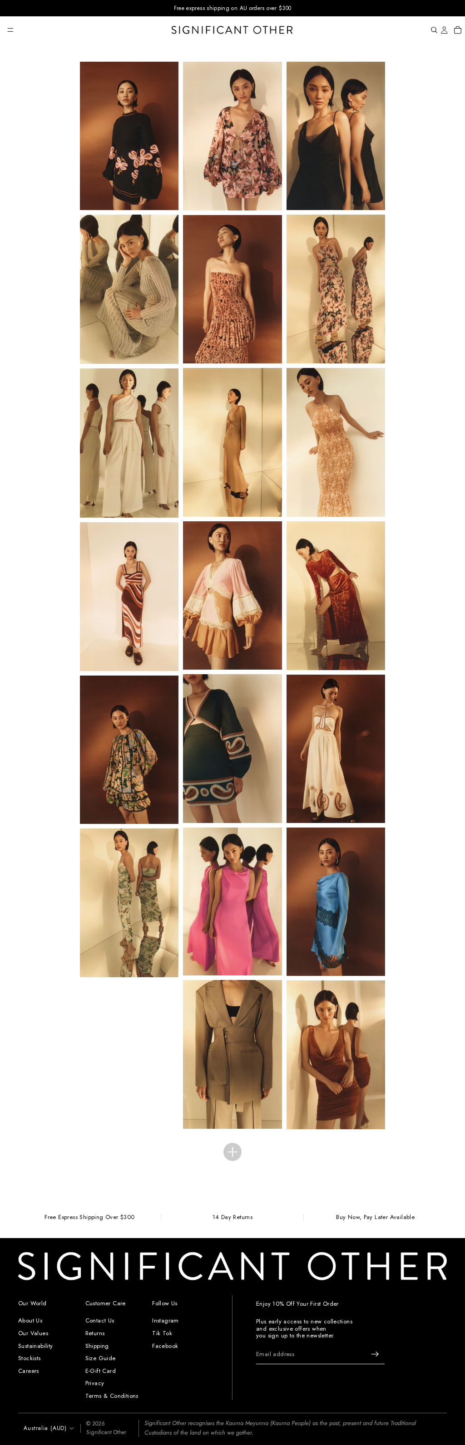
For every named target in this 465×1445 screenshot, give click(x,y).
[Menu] (10, 30)
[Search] (434, 30)
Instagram (165, 1320)
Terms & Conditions (112, 1395)
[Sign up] (375, 1354)
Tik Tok (162, 1333)
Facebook (165, 1345)
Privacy (94, 1383)
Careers (28, 1371)
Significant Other (106, 1432)
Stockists (29, 1358)
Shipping (97, 1345)
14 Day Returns (232, 1217)
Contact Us (99, 1320)
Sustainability (35, 1345)
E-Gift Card (100, 1371)
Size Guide (100, 1358)
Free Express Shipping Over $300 (89, 1217)
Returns (95, 1333)
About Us (30, 1320)
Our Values (33, 1333)
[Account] (444, 30)
